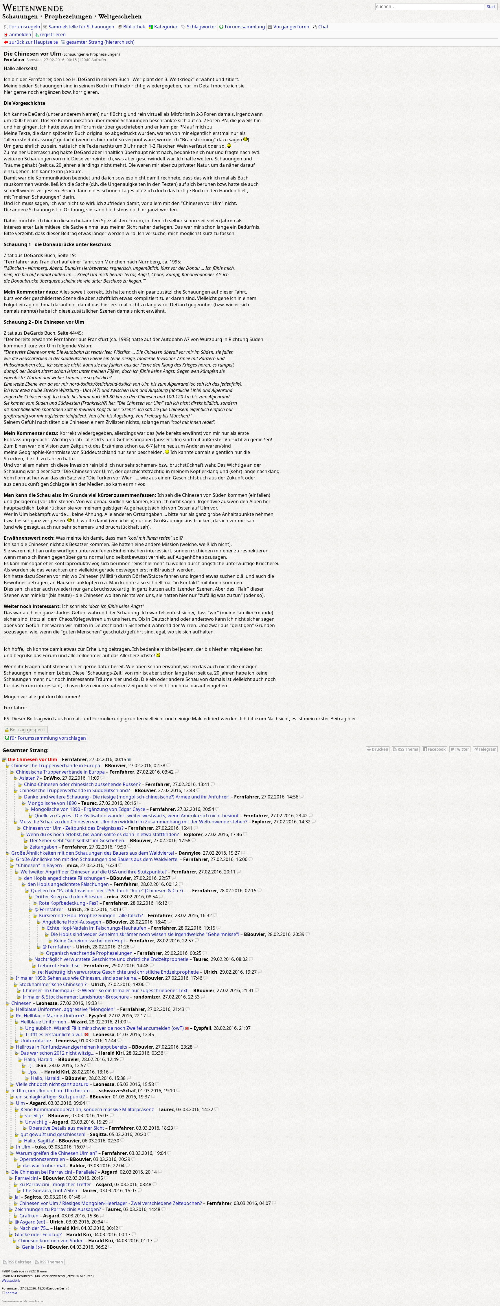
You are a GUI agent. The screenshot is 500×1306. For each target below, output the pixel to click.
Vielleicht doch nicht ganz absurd (52, 1084)
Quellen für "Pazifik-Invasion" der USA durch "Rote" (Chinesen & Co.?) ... (109, 890)
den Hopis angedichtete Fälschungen (64, 878)
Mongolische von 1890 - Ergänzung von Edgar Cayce (88, 809)
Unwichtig (36, 1122)
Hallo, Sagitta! (39, 1141)
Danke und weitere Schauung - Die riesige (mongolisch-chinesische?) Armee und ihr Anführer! (126, 797)
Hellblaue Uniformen (43, 1022)
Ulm (20, 1103)
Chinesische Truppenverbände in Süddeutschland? (74, 790)
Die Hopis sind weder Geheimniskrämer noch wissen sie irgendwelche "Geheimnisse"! (145, 934)
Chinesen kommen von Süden (51, 1240)
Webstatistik (11, 1280)
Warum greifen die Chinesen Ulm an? (56, 1153)
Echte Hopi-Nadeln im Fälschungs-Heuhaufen (96, 928)
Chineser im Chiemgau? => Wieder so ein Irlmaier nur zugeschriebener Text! (106, 990)
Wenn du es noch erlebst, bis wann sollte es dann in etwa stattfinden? (102, 834)
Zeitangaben (43, 847)
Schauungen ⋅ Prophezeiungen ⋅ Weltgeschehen (72, 16)
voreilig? (34, 1115)
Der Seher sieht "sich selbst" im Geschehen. (77, 840)
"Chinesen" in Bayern (39, 865)
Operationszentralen (42, 1159)
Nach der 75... (34, 1228)
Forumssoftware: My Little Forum (22, 1301)
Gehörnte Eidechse (59, 965)
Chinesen (21, 1003)
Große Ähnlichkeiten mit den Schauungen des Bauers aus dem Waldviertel (92, 853)
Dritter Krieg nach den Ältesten (68, 896)
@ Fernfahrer (48, 909)
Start (491, 6)
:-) (29, 1065)
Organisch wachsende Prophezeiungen (89, 953)
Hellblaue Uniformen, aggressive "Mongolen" (65, 1009)
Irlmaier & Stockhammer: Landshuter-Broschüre (76, 997)
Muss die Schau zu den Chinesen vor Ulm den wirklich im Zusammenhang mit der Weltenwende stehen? (133, 821)
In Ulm (23, 1147)
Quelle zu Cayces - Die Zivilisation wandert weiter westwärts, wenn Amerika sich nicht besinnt (136, 815)
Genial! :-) (32, 1247)
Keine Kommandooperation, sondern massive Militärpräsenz (87, 1109)
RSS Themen (51, 1262)
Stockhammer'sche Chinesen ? (53, 984)
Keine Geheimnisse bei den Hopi (89, 940)
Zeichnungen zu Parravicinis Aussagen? (58, 1209)
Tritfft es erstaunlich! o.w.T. (54, 1034)
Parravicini (26, 1178)
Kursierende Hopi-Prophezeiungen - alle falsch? (91, 915)
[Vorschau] (168, 765)
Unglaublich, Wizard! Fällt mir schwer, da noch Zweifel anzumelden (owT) (104, 1028)
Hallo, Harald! (39, 1059)
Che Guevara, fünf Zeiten (50, 1190)
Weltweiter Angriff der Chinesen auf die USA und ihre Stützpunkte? (94, 872)
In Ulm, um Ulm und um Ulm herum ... (52, 1090)
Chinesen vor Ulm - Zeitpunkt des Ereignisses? (73, 828)
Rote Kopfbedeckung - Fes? (68, 903)
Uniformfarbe (36, 1040)
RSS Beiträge (20, 1262)
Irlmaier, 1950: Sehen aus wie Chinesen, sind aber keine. (76, 978)
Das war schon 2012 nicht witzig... (57, 1053)
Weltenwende (32, 7)
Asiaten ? (29, 778)
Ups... (33, 1072)
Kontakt (11, 1293)
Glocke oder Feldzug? (38, 1234)
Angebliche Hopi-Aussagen (72, 922)
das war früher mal (44, 1165)
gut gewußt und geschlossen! (53, 1134)
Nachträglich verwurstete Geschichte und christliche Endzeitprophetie (111, 959)
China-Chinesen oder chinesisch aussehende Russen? (82, 784)
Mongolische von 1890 (52, 803)
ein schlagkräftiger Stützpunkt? (50, 1096)
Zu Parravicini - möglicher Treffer (55, 1184)
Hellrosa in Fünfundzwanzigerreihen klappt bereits (71, 1047)
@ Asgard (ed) (30, 1222)
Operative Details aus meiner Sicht (66, 1128)
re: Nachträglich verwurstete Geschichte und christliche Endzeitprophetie (118, 972)
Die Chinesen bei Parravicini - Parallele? (54, 1172)
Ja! (17, 1197)
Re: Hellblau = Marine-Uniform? (50, 1015)
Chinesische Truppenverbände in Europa (55, 765)
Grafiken (28, 1215)
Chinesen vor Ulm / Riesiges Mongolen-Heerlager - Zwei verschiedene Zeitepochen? (110, 1203)
